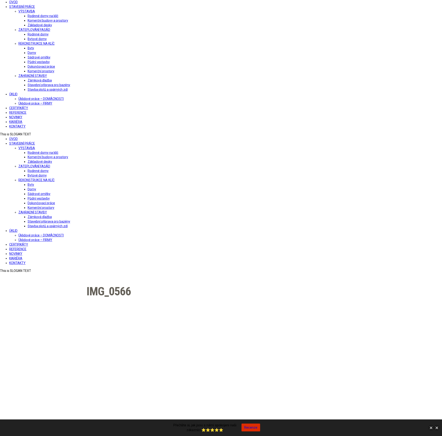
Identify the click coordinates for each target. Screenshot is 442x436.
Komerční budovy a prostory (48, 20)
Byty (31, 48)
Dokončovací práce (41, 66)
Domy (32, 53)
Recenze (250, 427)
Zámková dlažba (40, 80)
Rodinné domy (38, 34)
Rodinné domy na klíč (43, 16)
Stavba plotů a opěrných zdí (48, 89)
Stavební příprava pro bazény (49, 85)
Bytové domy (37, 39)
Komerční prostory (41, 71)
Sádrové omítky (39, 57)
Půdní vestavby (39, 62)
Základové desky (40, 25)
